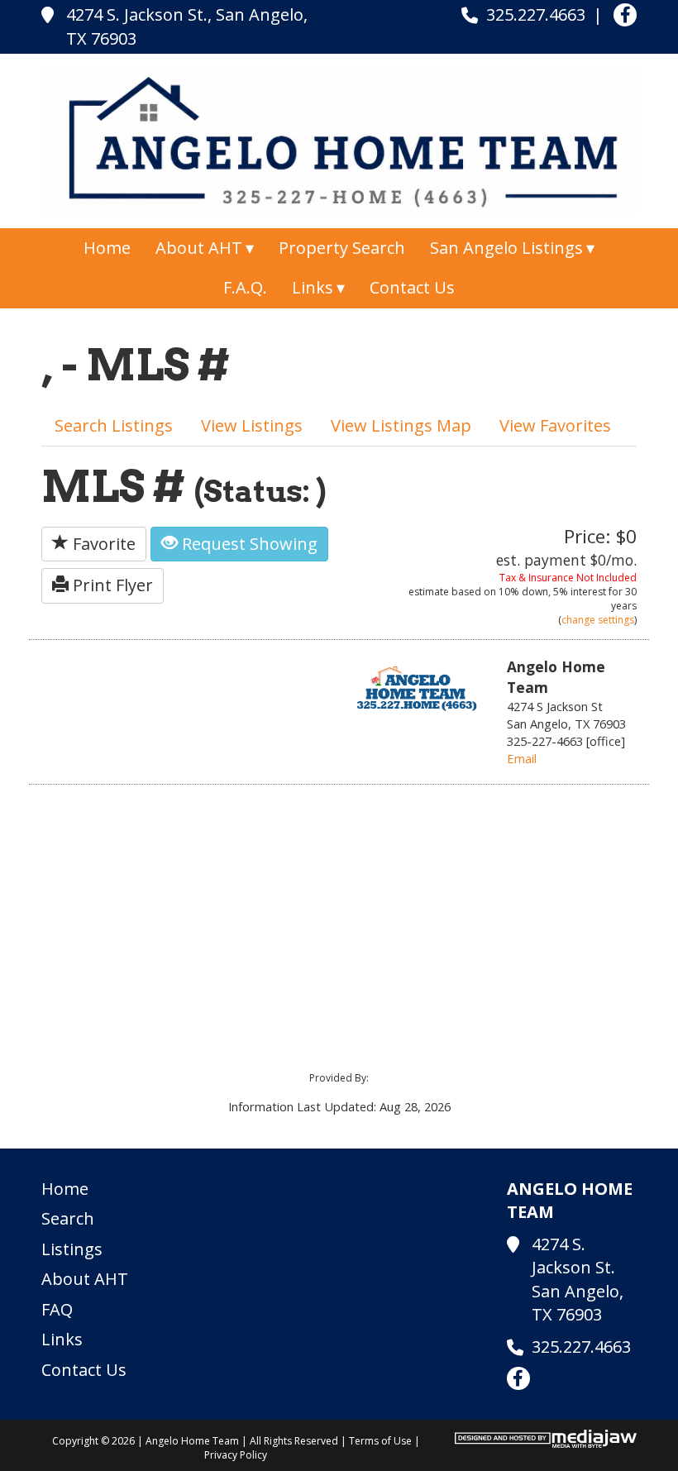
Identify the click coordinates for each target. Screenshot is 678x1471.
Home (107, 247)
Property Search (342, 247)
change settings (597, 620)
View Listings (252, 425)
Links (62, 1339)
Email (522, 758)
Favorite (102, 544)
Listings (72, 1249)
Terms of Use (380, 1441)
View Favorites (555, 425)
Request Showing (248, 544)
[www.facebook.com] (625, 14)
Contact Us (412, 287)
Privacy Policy (235, 1455)
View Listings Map (401, 425)
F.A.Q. (245, 287)
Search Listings (114, 425)
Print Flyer (111, 585)
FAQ (57, 1309)
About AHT (84, 1279)
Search (67, 1218)
